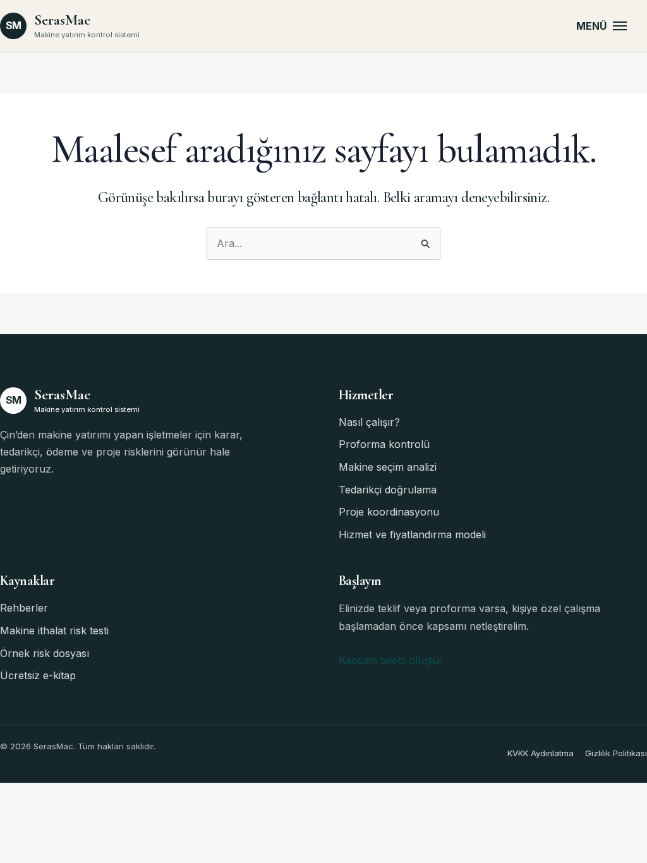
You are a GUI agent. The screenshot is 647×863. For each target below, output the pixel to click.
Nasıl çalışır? (369, 422)
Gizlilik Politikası (616, 753)
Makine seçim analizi (388, 467)
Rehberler (24, 607)
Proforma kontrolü (384, 444)
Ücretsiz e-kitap (38, 675)
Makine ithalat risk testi (54, 630)
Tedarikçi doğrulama (388, 489)
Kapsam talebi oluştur (391, 660)
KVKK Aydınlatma (540, 753)
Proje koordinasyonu (389, 511)
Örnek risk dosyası (44, 653)
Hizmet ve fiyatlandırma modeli (412, 534)
